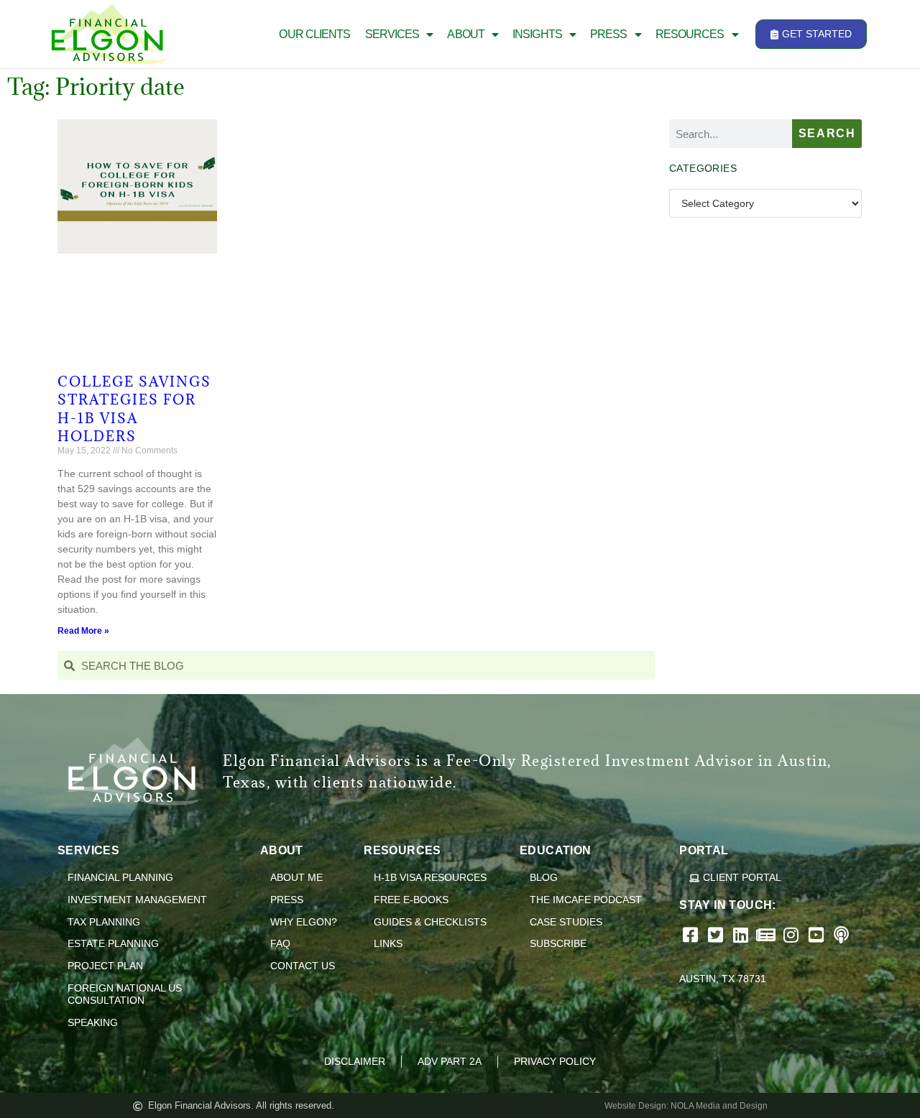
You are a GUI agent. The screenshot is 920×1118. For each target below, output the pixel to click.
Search (827, 133)
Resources (690, 34)
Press (608, 34)
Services (392, 34)
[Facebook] (691, 934)
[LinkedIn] (742, 934)
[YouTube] (817, 934)
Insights (537, 34)
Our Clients (314, 34)
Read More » (83, 631)
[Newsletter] (767, 934)
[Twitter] (717, 934)
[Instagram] (792, 934)
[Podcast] (842, 934)
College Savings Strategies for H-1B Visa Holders (134, 409)
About (465, 34)
